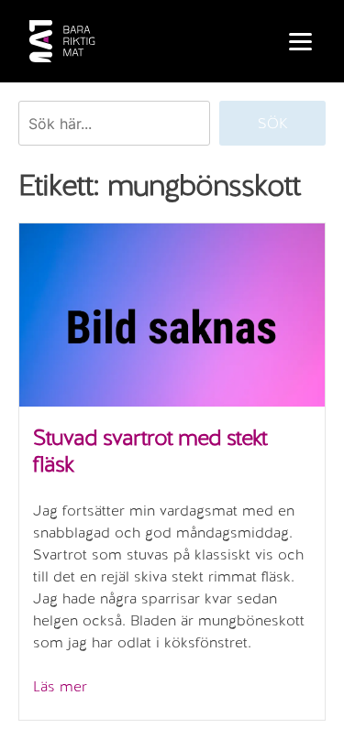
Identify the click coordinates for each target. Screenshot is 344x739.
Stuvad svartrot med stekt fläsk (150, 450)
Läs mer (60, 686)
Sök (273, 123)
